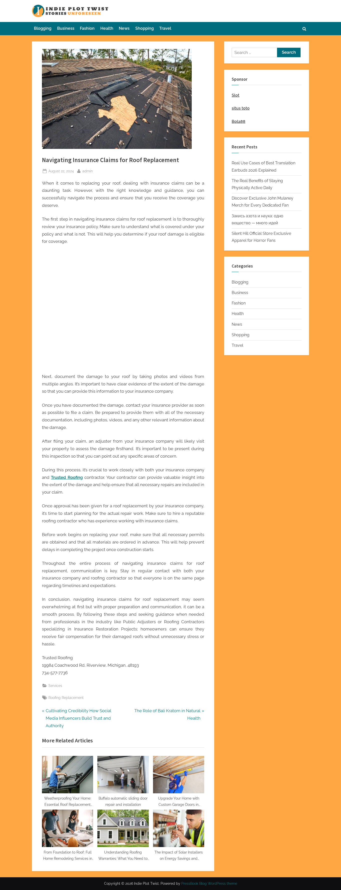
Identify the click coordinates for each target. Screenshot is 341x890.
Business (65, 28)
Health (106, 28)
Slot (235, 95)
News (124, 28)
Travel (165, 28)
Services (55, 685)
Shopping (144, 28)
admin (87, 171)
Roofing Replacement (66, 697)
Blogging (42, 28)
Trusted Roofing (67, 477)
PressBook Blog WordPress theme (209, 884)
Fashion (87, 28)
